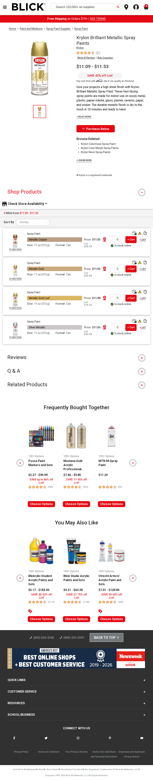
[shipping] (134, 233)
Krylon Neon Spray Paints (95, 152)
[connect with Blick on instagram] (78, 740)
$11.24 (103, 475)
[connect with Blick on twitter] (46, 740)
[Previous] (20, 463)
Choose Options (41, 504)
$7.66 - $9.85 (72, 475)
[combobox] (33, 222)
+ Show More (84, 160)
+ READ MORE (83, 116)
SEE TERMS (98, 19)
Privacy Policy (21, 751)
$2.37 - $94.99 (38, 475)
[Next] (133, 463)
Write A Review (86, 57)
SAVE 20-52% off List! (41, 596)
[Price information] (104, 239)
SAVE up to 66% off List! (41, 481)
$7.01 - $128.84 (109, 590)
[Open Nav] (5, 7)
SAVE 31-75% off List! (76, 596)
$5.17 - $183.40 (38, 590)
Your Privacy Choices (76, 751)
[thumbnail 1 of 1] (39, 111)
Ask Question (105, 57)
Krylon (80, 47)
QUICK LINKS (17, 680)
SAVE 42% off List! (100, 75)
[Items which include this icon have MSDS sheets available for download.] (145, 233)
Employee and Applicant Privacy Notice (131, 754)
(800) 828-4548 (43, 637)
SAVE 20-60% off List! (111, 596)
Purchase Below (97, 129)
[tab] (76, 192)
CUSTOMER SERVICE (22, 691)
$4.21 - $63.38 (73, 590)
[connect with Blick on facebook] (14, 740)
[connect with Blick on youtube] (142, 740)
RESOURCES (16, 703)
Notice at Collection (48, 751)
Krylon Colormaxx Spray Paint (98, 143)
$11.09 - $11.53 (92, 66)
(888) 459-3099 (73, 637)
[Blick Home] (29, 7)
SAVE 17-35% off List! (76, 481)
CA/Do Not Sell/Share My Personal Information (104, 754)
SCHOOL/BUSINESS (21, 714)
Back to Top (104, 637)
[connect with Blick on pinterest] (110, 740)
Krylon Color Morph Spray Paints (100, 148)
